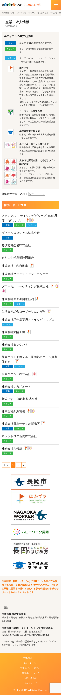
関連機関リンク (30, 658)
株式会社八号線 (12, 448)
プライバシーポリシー (30, 668)
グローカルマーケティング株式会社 (25, 286)
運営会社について (30, 673)
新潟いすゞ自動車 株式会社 (20, 399)
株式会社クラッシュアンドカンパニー (26, 274)
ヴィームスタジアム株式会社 (21, 232)
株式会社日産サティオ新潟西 (21, 423)
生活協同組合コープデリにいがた (24, 311)
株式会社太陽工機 (13, 332)
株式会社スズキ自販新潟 (18, 299)
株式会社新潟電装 (13, 411)
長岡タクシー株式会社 (16, 374)
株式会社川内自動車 (15, 265)
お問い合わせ (30, 678)
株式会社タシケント (15, 344)
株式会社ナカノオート (16, 386)
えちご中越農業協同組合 (18, 257)
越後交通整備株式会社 (16, 245)
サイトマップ (30, 683)
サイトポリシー (30, 663)
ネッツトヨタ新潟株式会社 (19, 436)
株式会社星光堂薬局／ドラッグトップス (28, 319)
